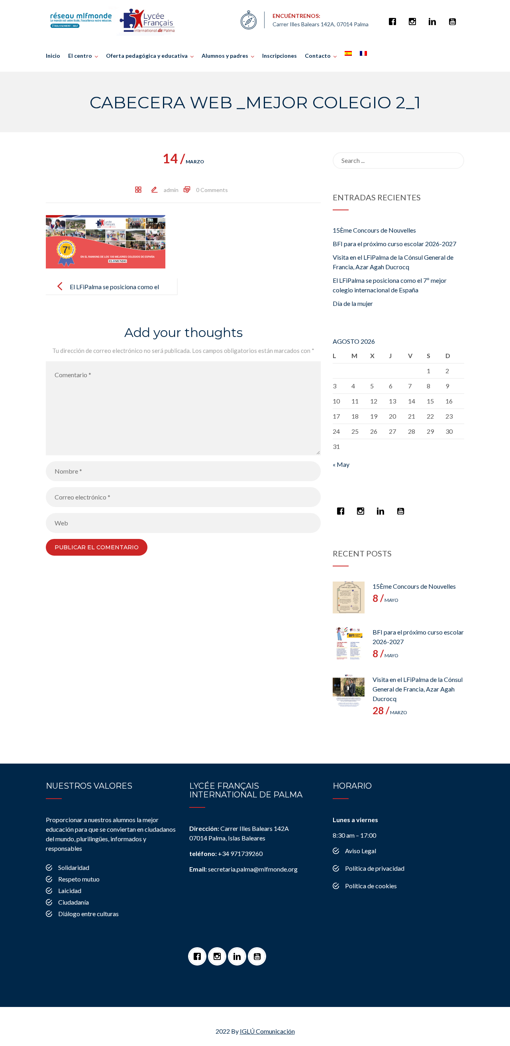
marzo (183, 162)
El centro (80, 55)
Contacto (318, 55)
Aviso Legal (360, 850)
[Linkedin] (434, 17)
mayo (385, 600)
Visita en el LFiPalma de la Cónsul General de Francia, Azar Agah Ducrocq (418, 689)
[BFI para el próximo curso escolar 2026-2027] (349, 643)
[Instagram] (414, 17)
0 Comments (212, 189)
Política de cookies (371, 885)
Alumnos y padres (225, 55)
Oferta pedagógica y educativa (147, 55)
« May (341, 464)
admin (171, 189)
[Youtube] (454, 17)
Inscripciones (279, 55)
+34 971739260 (226, 853)
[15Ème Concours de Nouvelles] (349, 597)
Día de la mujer (353, 303)
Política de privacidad (374, 868)
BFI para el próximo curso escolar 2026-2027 (394, 243)
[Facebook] (394, 17)
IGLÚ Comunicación (267, 1031)
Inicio (53, 55)
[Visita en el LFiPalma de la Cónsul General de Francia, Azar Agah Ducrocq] (349, 691)
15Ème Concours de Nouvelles (374, 230)
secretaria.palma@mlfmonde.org (243, 869)
